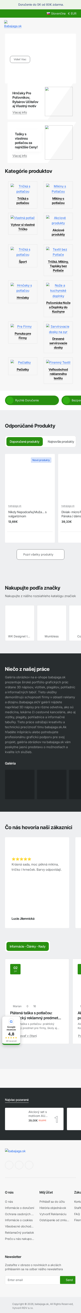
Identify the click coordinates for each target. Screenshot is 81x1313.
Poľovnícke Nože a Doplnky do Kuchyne (58, 307)
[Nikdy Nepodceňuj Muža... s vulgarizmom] (30, 479)
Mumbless (52, 636)
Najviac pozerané (17, 1100)
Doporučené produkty (24, 442)
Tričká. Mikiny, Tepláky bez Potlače (58, 266)
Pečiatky (23, 369)
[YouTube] (29, 1165)
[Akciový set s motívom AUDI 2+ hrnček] (16, 1119)
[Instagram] (19, 1165)
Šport (23, 262)
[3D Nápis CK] (19, 784)
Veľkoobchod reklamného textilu (58, 374)
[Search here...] (64, 24)
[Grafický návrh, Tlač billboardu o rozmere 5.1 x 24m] (51, 784)
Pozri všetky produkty (38, 554)
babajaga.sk (14, 506)
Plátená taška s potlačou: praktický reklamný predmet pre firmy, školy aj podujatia (34, 1015)
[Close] (76, 4)
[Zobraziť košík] (73, 24)
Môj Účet (46, 1192)
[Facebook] (9, 1165)
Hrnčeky (23, 298)
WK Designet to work (19, 636)
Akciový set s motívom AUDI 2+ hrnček (38, 1114)
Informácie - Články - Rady (27, 946)
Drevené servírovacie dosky (58, 343)
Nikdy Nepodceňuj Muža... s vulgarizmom (27, 514)
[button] (9, 536)
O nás (9, 1192)
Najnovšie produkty (61, 442)
